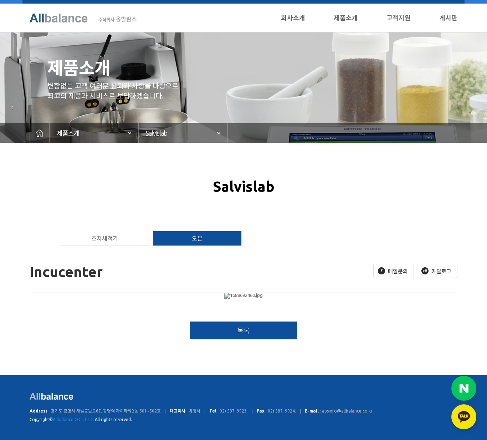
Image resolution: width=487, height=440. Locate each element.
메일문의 (398, 271)
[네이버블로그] (463, 388)
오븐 (197, 238)
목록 (243, 330)
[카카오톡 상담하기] (463, 416)
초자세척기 (104, 238)
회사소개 (293, 17)
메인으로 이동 (40, 133)
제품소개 (346, 17)
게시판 (448, 17)
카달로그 (441, 271)
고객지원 (398, 17)
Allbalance (83, 18)
